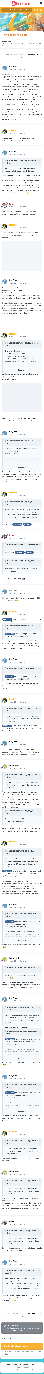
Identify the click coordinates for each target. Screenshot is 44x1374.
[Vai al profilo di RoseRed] (4, 131)
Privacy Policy (12, 1312)
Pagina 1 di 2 (22, 55)
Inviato (17, 69)
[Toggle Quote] (6, 160)
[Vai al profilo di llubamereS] (4, 713)
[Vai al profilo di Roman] (4, 205)
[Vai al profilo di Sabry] (4, 1169)
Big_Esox (8, 41)
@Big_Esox (7, 566)
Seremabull (31, 954)
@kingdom (17, 471)
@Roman (27, 471)
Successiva (33, 54)
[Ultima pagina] (40, 54)
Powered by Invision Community (22, 1317)
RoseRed (31, 160)
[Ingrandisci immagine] (8, 243)
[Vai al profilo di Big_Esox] (4, 68)
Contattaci (24, 1312)
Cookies (34, 1312)
